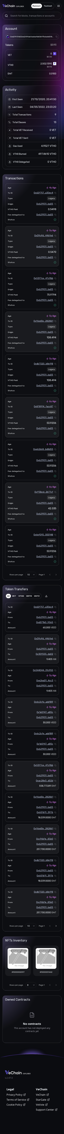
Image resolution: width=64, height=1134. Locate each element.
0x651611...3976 (45, 812)
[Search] (6, 15)
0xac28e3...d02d (44, 780)
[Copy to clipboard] (56, 37)
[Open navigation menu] (59, 6)
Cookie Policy (14, 1104)
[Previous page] (50, 574)
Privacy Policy (14, 1094)
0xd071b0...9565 (44, 622)
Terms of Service (16, 1099)
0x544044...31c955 (43, 670)
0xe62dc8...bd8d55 (43, 449)
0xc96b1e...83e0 (44, 839)
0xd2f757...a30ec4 (43, 193)
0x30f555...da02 (44, 654)
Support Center (45, 1109)
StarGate (41, 1099)
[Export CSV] (46, 596)
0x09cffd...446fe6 (43, 235)
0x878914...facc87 (43, 406)
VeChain (41, 1094)
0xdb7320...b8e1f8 (43, 364)
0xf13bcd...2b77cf (43, 492)
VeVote (40, 1104)
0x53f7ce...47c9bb (43, 278)
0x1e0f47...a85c (45, 712)
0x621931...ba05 (44, 204)
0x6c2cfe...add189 (43, 702)
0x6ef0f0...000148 (43, 534)
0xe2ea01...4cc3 (44, 680)
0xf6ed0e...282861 (43, 321)
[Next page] (56, 574)
